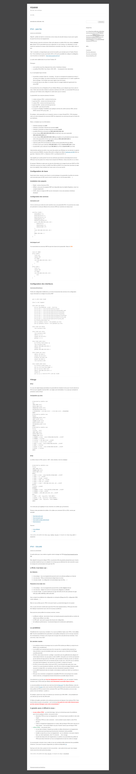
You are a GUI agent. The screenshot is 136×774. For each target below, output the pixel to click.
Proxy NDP (72, 534)
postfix (102, 36)
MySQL (101, 35)
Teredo (40, 687)
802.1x (87, 31)
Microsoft (60, 685)
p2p (100, 36)
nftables (94, 36)
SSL (93, 39)
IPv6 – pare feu (36, 29)
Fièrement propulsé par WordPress (37, 767)
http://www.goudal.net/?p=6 (53, 55)
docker (101, 31)
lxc (92, 35)
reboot (99, 38)
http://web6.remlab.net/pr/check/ (41, 519)
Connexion (88, 50)
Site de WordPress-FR (91, 55)
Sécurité (56, 534)
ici (65, 744)
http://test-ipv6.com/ (38, 516)
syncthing (96, 39)
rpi (100, 38)
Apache (91, 31)
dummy (87, 33)
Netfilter (52, 534)
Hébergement (95, 33)
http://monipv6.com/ (38, 518)
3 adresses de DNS (70, 152)
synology (101, 39)
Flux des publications (91, 52)
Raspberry (96, 38)
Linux (49, 534)
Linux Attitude (36, 529)
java (102, 33)
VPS (92, 41)
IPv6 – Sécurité (36, 547)
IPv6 (46, 534)
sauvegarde (89, 39)
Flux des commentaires (91, 53)
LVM (90, 35)
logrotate (87, 35)
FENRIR (34, 7)
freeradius (91, 33)
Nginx (97, 37)
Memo (96, 35)
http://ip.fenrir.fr (37, 521)
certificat (95, 31)
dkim (98, 31)
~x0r (34, 531)
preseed (87, 38)
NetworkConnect (89, 36)
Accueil (32, 15)
